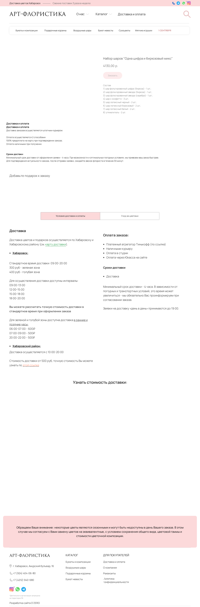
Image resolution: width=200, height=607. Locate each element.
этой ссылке (31, 365)
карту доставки (55, 244)
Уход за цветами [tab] (129, 215)
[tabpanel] (100, 300)
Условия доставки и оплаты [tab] (70, 215)
